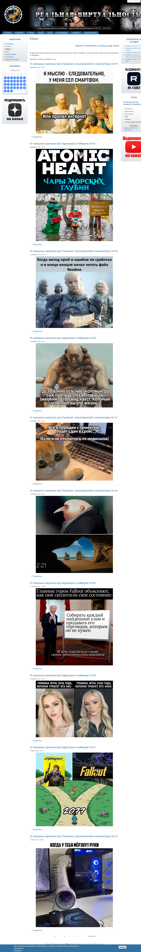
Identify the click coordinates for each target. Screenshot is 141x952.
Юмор (41, 33)
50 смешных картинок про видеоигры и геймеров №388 (63, 675)
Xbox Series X (129, 111)
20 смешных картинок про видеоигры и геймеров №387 (63, 747)
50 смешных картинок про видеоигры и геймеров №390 (63, 338)
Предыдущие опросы (131, 128)
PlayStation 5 (129, 109)
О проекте (76, 33)
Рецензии (19, 33)
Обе (126, 117)
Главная (8, 33)
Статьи (30, 33)
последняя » (92, 936)
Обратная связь (90, 33)
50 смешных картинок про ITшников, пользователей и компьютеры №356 (74, 490)
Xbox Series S (129, 114)
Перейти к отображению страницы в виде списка (97, 45)
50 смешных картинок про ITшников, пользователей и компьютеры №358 (74, 251)
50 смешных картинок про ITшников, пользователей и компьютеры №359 (74, 64)
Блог (50, 33)
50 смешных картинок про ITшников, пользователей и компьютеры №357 (74, 417)
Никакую (128, 119)
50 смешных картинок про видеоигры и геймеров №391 (63, 143)
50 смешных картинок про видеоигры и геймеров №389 (63, 583)
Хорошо (122, 947)
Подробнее (37, 137)
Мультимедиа (62, 33)
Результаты (128, 130)
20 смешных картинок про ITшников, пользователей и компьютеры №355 (74, 836)
